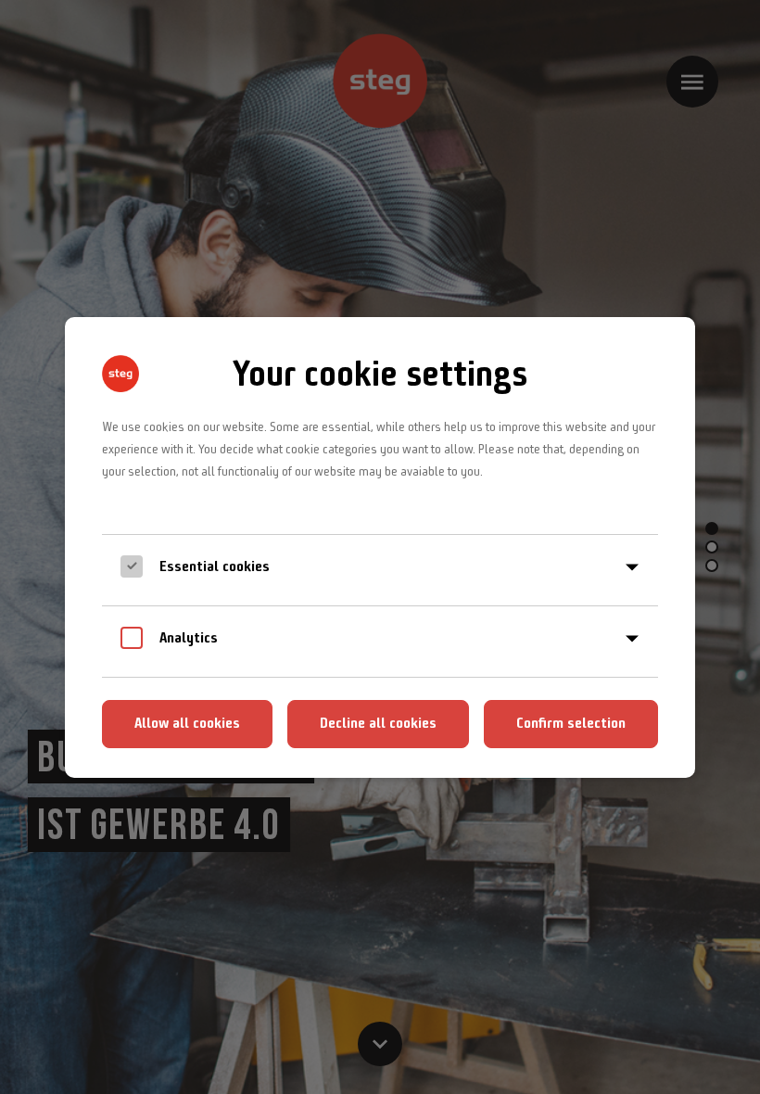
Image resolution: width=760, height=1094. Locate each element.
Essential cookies (214, 566)
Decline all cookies (378, 722)
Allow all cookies (187, 722)
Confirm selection (571, 722)
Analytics (188, 637)
